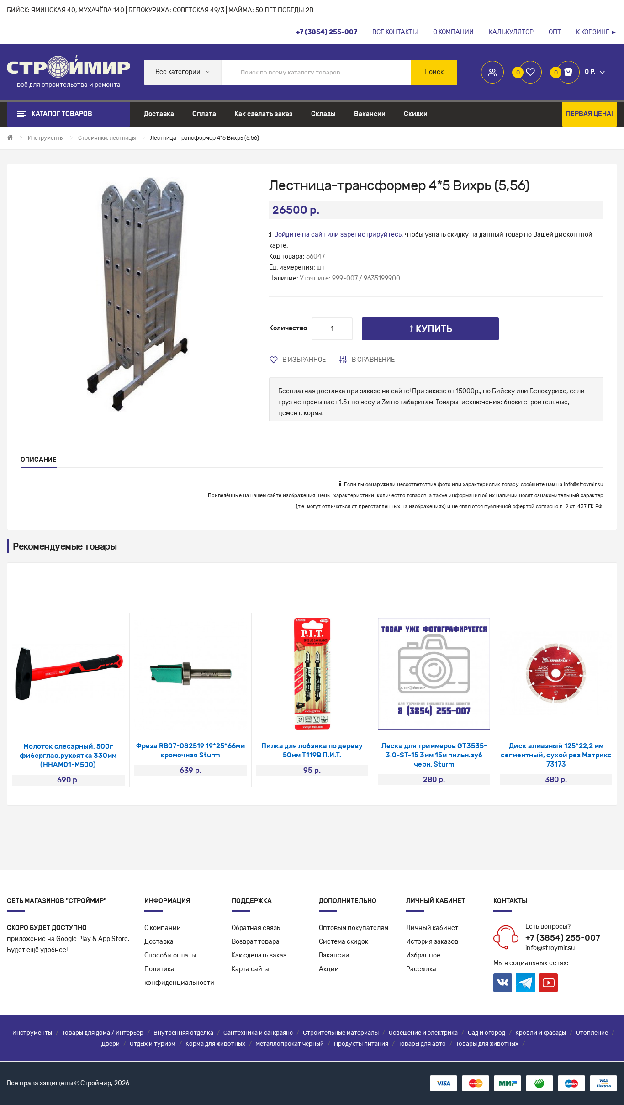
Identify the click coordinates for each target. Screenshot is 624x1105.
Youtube (548, 982)
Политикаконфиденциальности (179, 976)
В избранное (304, 360)
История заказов (432, 942)
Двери (110, 1043)
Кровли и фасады (540, 1032)
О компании (162, 928)
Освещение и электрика (423, 1032)
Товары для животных (487, 1043)
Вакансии (334, 955)
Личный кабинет (432, 928)
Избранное (423, 955)
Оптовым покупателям (353, 928)
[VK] (502, 982)
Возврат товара (256, 942)
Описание (39, 460)
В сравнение (373, 360)
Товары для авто (422, 1043)
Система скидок (343, 942)
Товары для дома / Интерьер (102, 1032)
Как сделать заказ (259, 955)
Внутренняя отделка (183, 1032)
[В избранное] (56, 718)
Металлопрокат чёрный (289, 1043)
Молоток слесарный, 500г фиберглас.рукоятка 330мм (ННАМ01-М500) (68, 755)
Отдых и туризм (152, 1043)
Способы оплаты (170, 955)
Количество (288, 328)
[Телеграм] (525, 983)
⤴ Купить (430, 328)
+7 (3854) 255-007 (562, 938)
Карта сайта (250, 969)
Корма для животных (215, 1043)
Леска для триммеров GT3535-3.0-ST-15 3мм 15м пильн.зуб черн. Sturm (434, 755)
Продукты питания (361, 1043)
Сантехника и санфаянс (258, 1032)
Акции (329, 969)
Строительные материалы (341, 1032)
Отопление (592, 1032)
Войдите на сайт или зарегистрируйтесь (338, 234)
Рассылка (421, 969)
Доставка (159, 942)
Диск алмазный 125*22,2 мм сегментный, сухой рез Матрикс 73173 (556, 755)
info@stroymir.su (583, 484)
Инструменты (32, 1032)
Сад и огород (486, 1032)
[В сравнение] (80, 718)
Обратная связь (256, 928)
